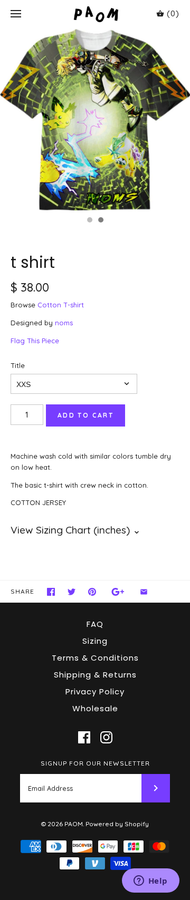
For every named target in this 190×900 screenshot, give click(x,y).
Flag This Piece (35, 340)
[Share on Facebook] (51, 592)
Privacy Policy (95, 691)
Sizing (95, 640)
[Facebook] (84, 737)
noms (64, 322)
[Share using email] (144, 592)
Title (18, 365)
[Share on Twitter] (71, 592)
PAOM (73, 824)
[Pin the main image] (92, 592)
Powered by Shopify (117, 824)
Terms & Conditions (95, 657)
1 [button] (89, 221)
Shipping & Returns (95, 674)
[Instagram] (106, 737)
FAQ (95, 624)
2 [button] (100, 221)
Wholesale (95, 708)
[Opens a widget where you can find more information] (150, 881)
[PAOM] (95, 14)
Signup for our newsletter (95, 763)
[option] (95, 119)
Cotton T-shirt (60, 305)
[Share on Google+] (118, 592)
